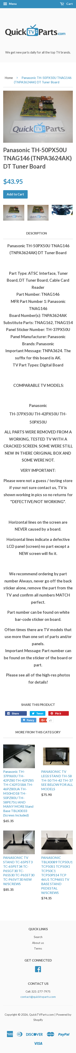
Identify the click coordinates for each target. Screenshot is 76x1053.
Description (36, 233)
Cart (69, 3)
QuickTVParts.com (41, 1014)
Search (38, 937)
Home (9, 78)
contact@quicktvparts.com (38, 996)
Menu (12, 3)
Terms (38, 948)
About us (38, 942)
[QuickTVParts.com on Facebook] (38, 968)
